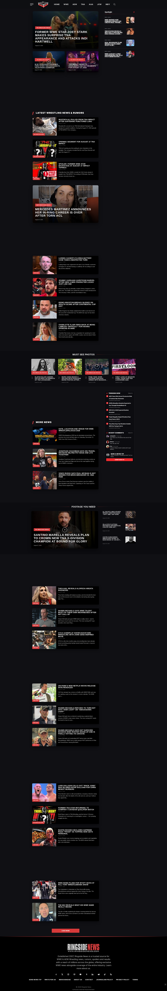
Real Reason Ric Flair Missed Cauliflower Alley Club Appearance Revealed (113, 44)
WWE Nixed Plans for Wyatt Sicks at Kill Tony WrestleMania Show (76, 884)
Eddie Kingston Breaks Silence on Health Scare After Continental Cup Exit (77, 304)
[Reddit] (99, 974)
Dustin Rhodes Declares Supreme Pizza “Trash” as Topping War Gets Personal (75, 832)
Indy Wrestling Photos (67, 372)
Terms (135, 979)
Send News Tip (35, 979)
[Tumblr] (86, 974)
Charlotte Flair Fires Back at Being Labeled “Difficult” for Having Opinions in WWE (77, 326)
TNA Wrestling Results (76, 59)
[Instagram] (68, 974)
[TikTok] (105, 974)
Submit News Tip (119, 459)
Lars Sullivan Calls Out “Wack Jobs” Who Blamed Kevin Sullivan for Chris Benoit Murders (77, 787)
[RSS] (111, 974)
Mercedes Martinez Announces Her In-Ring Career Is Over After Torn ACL (63, 212)
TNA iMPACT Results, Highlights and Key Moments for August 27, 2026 (82, 66)
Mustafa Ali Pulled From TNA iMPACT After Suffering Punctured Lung (77, 120)
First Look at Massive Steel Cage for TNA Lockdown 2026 (125, 378)
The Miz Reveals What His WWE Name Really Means (76, 906)
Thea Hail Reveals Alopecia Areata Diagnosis (75, 589)
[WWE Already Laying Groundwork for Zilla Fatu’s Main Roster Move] (130, 54)
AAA (91, 4)
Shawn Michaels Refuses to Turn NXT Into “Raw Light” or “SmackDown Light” (76, 710)
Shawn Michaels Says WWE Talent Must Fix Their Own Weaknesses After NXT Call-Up (77, 612)
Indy (108, 4)
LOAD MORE (66, 930)
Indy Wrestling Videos (44, 205)
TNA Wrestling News (39, 134)
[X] (62, 974)
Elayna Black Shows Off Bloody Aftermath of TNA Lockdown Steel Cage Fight (45, 378)
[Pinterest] (74, 974)
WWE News (36, 178)
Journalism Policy (104, 979)
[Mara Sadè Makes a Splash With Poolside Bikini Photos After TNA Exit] (70, 367)
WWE (66, 4)
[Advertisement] (65, 238)
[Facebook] (56, 974)
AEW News (36, 317)
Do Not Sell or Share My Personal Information (83, 989)
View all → (130, 393)
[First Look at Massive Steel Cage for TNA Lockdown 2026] (124, 367)
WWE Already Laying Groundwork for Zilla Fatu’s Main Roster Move (113, 55)
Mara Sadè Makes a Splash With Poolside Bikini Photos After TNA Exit (71, 378)
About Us (78, 979)
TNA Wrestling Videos (43, 27)
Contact (89, 979)
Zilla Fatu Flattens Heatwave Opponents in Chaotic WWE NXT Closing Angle (112, 526)
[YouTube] (80, 974)
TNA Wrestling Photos (40, 372)
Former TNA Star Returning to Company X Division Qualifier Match (76, 809)
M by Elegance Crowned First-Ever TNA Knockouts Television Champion (47, 66)
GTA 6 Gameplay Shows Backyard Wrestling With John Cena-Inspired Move (76, 634)
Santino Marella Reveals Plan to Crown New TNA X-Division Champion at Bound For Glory (61, 538)
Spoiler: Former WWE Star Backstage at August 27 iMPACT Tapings (74, 165)
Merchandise (65, 979)
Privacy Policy (122, 979)
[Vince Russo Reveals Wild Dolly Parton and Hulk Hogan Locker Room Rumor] (130, 31)
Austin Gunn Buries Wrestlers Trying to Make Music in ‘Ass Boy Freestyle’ (111, 538)
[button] (114, 4)
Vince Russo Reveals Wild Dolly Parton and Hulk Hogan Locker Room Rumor (113, 33)
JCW (99, 4)
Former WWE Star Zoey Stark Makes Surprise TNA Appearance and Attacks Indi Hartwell (61, 36)
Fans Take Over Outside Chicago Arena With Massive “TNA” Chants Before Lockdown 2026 (98, 378)
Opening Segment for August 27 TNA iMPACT (77, 143)
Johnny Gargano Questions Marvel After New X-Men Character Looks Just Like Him (77, 282)
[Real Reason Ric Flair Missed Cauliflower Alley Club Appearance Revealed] (130, 43)
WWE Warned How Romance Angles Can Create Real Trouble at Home (113, 21)
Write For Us (50, 979)
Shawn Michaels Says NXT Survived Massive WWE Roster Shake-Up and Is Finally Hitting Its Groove (76, 732)
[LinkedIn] (92, 974)
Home (57, 4)
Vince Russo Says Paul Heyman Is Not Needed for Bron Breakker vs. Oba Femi (77, 475)
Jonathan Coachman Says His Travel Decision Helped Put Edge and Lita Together (77, 453)
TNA (83, 4)
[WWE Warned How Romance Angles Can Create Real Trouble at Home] (130, 20)
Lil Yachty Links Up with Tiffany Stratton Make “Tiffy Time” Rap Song (112, 513)
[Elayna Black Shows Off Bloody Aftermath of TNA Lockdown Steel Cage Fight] (43, 367)
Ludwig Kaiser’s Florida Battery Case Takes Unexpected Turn (75, 259)
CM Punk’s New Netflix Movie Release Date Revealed (77, 687)
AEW (75, 4)
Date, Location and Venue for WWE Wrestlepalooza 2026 (76, 430)
